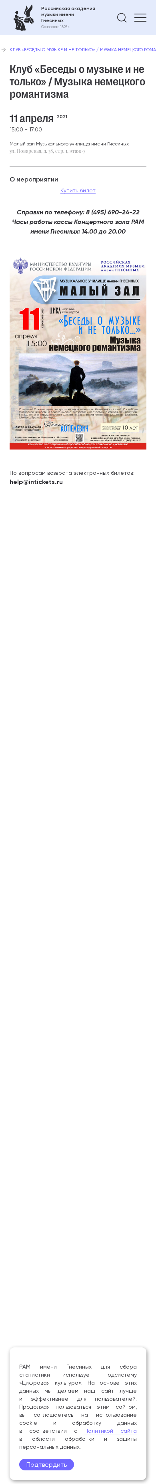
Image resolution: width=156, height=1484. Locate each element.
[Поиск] (122, 18)
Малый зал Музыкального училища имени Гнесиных (69, 144)
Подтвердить (46, 1464)
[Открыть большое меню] (140, 18)
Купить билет (78, 190)
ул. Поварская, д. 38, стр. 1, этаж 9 (47, 150)
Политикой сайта (110, 1431)
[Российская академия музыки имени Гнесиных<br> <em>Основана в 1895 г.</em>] (52, 17)
